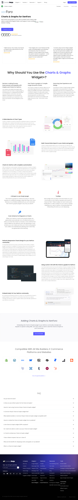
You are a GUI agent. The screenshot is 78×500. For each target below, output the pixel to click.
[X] (20, 473)
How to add (74, 6)
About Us (25, 463)
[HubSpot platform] (55, 368)
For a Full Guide (39, 333)
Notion (41, 480)
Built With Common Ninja (55, 485)
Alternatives (52, 477)
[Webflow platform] (30, 360)
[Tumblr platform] (39, 368)
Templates (66, 6)
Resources (52, 461)
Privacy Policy (72, 497)
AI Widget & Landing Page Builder (67, 468)
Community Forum (64, 486)
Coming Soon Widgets (54, 482)
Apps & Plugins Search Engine (66, 477)
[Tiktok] (17, 473)
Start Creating (72, 2)
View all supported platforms (38, 375)
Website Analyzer (64, 475)
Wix (41, 470)
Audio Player (34, 475)
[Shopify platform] (6, 360)
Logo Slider (34, 480)
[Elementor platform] (47, 368)
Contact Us (25, 473)
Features (25, 2)
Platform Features (27, 468)
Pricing (45, 2)
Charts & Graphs (8, 6)
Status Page (25, 470)
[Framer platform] (55, 360)
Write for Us (52, 475)
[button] (18, 467)
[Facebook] (14, 473)
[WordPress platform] (14, 360)
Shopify (42, 463)
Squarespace (43, 468)
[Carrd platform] (22, 368)
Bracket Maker (63, 463)
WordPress (42, 466)
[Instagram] (10, 473)
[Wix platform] (22, 360)
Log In (64, 2)
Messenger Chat (35, 466)
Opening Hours (35, 477)
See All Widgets (35, 482)
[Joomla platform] (30, 368)
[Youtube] (7, 473)
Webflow (42, 473)
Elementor (42, 475)
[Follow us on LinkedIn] (4, 473)
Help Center (62, 483)
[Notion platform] (39, 360)
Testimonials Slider (36, 473)
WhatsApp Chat (35, 470)
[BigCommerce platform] (63, 360)
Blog (50, 470)
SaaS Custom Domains (65, 473)
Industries (52, 468)
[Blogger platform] (71, 360)
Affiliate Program (63, 488)
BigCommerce (43, 477)
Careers (24, 466)
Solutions (52, 480)
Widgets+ (17, 2)
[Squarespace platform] (47, 360)
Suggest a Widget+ (27, 475)
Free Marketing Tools (54, 463)
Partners (62, 490)
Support (39, 2)
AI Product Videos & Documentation (68, 470)
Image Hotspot (35, 463)
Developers (52, 473)
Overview (58, 6)
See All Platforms (44, 482)
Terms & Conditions (61, 497)
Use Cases (52, 466)
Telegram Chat (35, 468)
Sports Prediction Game (65, 466)
